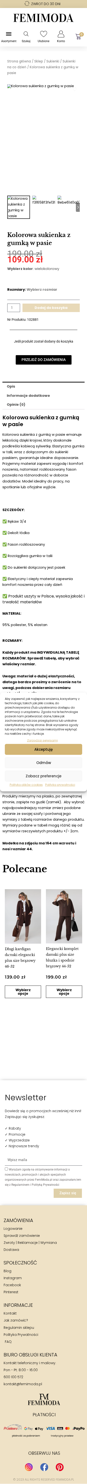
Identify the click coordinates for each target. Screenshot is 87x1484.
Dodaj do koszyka (51, 307)
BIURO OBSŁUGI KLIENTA (30, 1354)
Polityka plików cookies (26, 785)
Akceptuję (43, 749)
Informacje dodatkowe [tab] (28, 395)
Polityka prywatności (60, 785)
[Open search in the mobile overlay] (26, 33)
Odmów (43, 762)
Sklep (38, 61)
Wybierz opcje (23, 991)
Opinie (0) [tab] (16, 404)
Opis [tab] (11, 386)
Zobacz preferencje (43, 776)
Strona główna (19, 61)
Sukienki (52, 61)
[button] (9, 954)
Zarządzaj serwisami (42, 740)
